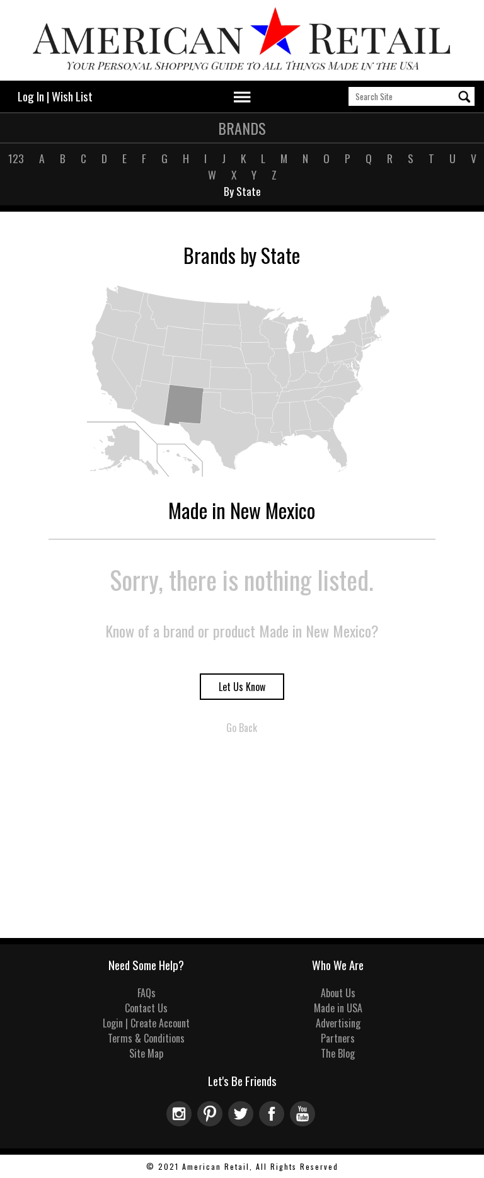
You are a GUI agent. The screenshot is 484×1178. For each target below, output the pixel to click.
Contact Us (146, 1007)
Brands (242, 128)
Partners (338, 1038)
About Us (338, 992)
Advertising (338, 1023)
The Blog (338, 1053)
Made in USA (338, 1007)
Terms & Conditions (146, 1038)
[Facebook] (274, 1121)
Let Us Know (242, 686)
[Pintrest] (212, 1121)
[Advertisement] (242, 843)
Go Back (241, 727)
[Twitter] (243, 1121)
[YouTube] (304, 1121)
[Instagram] (181, 1121)
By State (242, 191)
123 (16, 158)
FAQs (146, 992)
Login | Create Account (146, 1023)
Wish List (72, 96)
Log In (31, 96)
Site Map (146, 1053)
